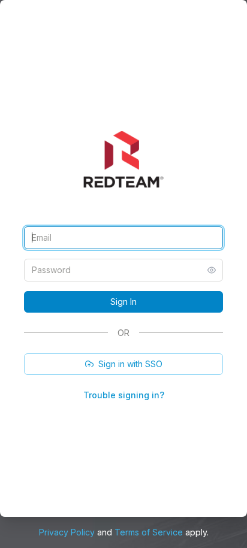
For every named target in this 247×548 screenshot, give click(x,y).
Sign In (123, 301)
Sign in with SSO (130, 364)
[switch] (211, 270)
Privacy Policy (67, 532)
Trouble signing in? (123, 395)
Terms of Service (149, 532)
